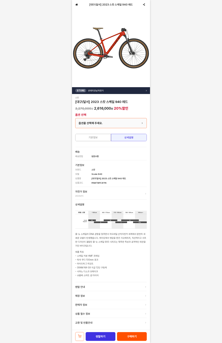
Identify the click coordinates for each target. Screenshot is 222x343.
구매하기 (132, 336)
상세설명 (128, 137)
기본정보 (93, 137)
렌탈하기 (100, 336)
